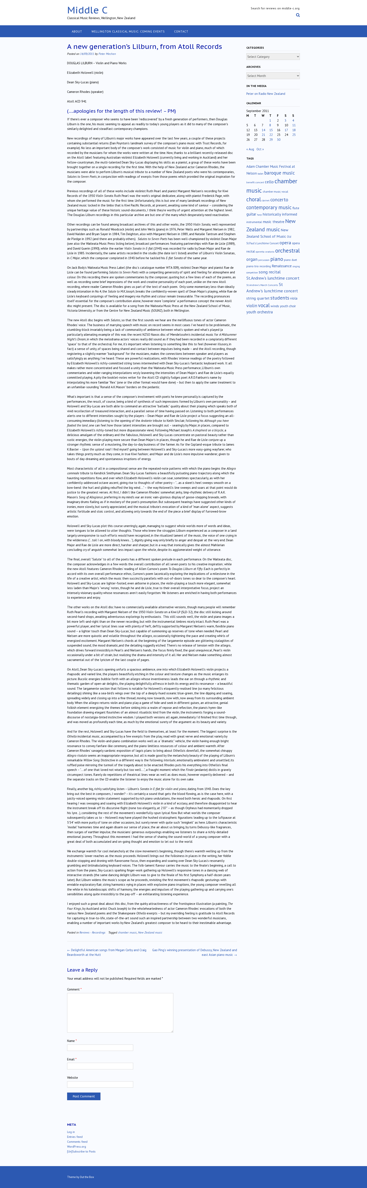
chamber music (127, 932)
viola (293, 298)
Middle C (87, 10)
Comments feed (77, 1142)
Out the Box (87, 1177)
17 (286, 130)
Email (71, 1059)
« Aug (250, 149)
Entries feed (75, 1137)
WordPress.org (76, 1146)
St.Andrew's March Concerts (262, 285)
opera (285, 243)
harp (259, 214)
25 (294, 135)
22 (271, 135)
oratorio (269, 251)
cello (269, 182)
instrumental (254, 222)
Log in (71, 1132)
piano (276, 259)
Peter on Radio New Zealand (265, 94)
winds (275, 306)
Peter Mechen (107, 54)
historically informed (280, 214)
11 (294, 125)
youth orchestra (259, 311)
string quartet (258, 298)
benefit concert (255, 182)
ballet (260, 173)
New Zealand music (150, 932)
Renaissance (282, 265)
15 (271, 130)
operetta (260, 251)
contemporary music (269, 207)
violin (251, 305)
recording (265, 266)
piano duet (290, 260)
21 (263, 135)
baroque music (279, 173)
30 (278, 140)
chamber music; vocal (275, 191)
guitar (251, 214)
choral (253, 199)
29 (271, 140)
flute (295, 208)
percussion (264, 260)
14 (263, 130)
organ (251, 259)
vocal (264, 305)
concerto (279, 199)
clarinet (266, 200)
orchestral (287, 250)
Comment (74, 989)
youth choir (288, 306)
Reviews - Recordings (92, 932)
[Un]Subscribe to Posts (81, 1151)
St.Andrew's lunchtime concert (272, 278)
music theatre (273, 221)
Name (72, 1041)
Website (72, 1078)
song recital (270, 272)
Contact (181, 31)
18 (294, 130)
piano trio (252, 266)
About (77, 31)
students (279, 297)
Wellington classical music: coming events (128, 31)
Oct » (260, 149)
